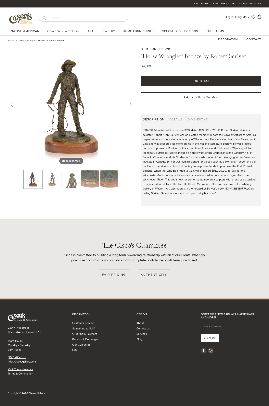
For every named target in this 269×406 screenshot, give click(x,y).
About (140, 323)
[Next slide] (130, 105)
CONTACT (253, 39)
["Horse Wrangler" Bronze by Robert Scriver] (52, 179)
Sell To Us (201, 3)
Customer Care (224, 3)
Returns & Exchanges (85, 339)
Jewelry (108, 31)
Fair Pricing (114, 274)
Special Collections (180, 31)
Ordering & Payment (84, 334)
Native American (26, 31)
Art (91, 31)
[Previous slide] (12, 105)
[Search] (44, 18)
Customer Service (83, 323)
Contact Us (143, 328)
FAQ (74, 350)
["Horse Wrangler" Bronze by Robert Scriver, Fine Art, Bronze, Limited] (33, 179)
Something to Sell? (83, 328)
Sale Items (215, 31)
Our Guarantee (250, 3)
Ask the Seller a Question (201, 97)
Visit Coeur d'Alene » (20, 369)
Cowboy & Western (64, 31)
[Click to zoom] (71, 106)
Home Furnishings (139, 31)
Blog (139, 339)
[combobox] (88, 18)
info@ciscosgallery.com (22, 362)
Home (11, 40)
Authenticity (154, 274)
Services (141, 334)
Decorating (229, 39)
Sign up (210, 338)
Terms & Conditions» (20, 374)
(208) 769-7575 (17, 357)
